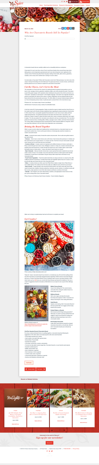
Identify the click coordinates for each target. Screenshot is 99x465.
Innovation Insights (79, 5)
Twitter (67, 1)
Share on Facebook (63, 28)
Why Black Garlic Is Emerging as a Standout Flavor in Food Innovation (83, 414)
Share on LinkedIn (70, 28)
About (41, 5)
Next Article (39, 369)
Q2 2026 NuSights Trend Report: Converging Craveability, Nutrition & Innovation (15, 415)
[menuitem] (41, 5)
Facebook (62, 1)
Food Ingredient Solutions (51, 5)
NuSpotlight (38, 410)
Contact (88, 5)
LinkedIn (64, 1)
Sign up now (49, 442)
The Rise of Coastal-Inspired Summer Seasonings (61, 413)
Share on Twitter (65, 28)
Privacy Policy (76, 448)
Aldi (36, 280)
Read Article (15, 424)
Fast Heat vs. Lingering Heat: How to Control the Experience (38, 413)
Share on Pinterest (68, 28)
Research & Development (66, 5)
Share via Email (73, 28)
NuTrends (28, 362)
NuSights (15, 410)
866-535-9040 (67, 448)
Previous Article (31, 369)
